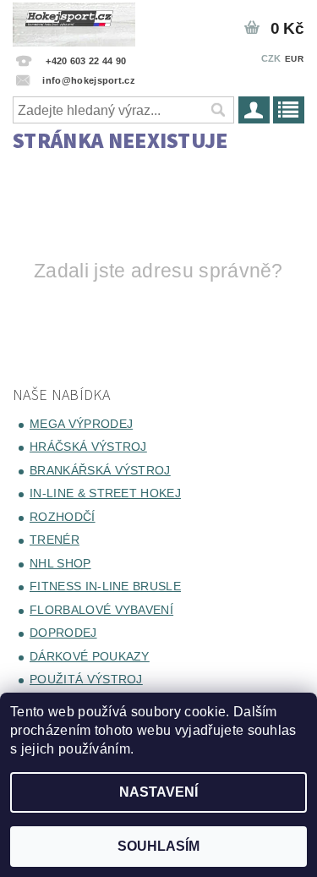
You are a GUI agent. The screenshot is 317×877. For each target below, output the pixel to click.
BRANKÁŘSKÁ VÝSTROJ (100, 470)
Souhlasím (158, 846)
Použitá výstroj (86, 679)
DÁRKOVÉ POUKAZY (90, 656)
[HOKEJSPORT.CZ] (74, 22)
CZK (271, 58)
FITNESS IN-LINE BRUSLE (105, 586)
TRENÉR (54, 539)
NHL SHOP (60, 563)
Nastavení (158, 792)
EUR (294, 58)
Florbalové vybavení (101, 610)
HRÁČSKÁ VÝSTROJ (88, 446)
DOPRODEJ (63, 632)
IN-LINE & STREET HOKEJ (105, 493)
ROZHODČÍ (63, 516)
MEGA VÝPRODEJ (81, 423)
